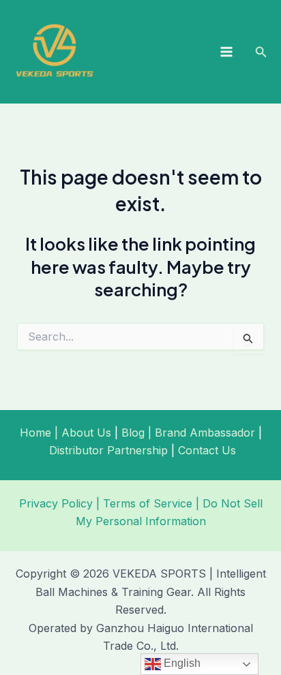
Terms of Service (147, 503)
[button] (261, 52)
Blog (133, 432)
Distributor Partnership (108, 450)
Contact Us (207, 450)
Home (35, 432)
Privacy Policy (56, 503)
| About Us (81, 432)
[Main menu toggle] (226, 52)
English (181, 663)
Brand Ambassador (205, 432)
